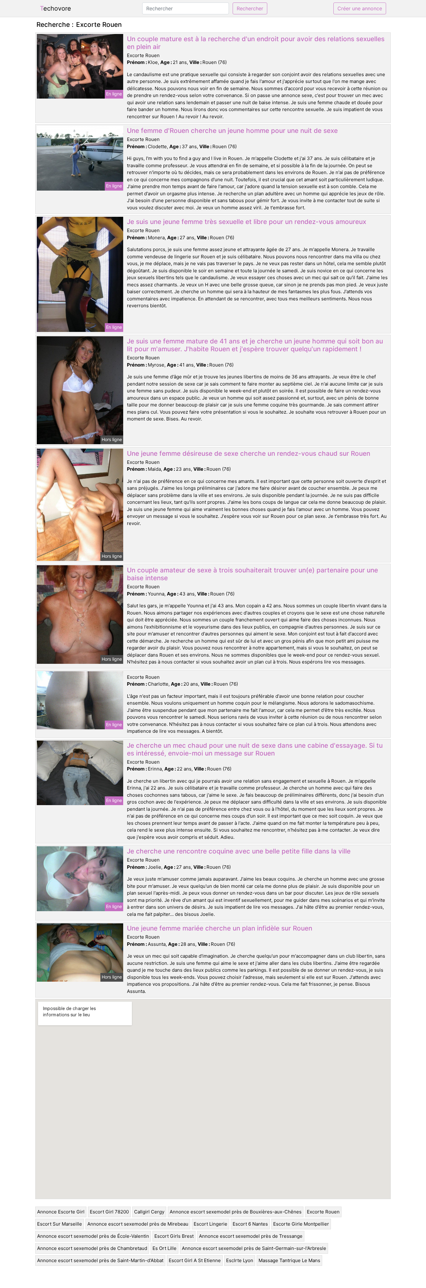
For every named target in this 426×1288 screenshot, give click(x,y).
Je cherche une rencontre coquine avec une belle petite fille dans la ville (239, 851)
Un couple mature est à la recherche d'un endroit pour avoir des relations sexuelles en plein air (256, 43)
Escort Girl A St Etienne (195, 1260)
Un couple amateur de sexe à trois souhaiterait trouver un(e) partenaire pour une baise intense (252, 574)
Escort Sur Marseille (59, 1224)
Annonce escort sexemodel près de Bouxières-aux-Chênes (236, 1212)
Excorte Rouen (323, 1212)
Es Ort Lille (164, 1248)
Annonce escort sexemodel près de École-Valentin (93, 1236)
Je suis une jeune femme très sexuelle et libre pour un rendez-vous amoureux (246, 222)
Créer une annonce (359, 8)
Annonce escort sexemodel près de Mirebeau (137, 1224)
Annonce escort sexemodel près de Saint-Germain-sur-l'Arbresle (254, 1248)
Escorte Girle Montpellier (301, 1224)
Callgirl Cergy (149, 1212)
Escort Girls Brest (174, 1236)
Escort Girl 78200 (109, 1212)
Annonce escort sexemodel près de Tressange (251, 1236)
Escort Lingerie (210, 1224)
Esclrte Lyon (239, 1260)
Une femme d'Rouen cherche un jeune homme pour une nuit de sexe (232, 130)
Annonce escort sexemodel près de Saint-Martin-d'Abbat (100, 1260)
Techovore (55, 8)
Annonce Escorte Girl (61, 1212)
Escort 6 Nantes (250, 1224)
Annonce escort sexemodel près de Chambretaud (92, 1248)
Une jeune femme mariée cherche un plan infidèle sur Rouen (219, 928)
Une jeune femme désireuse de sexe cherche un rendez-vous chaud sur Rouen (248, 453)
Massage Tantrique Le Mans (289, 1260)
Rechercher (250, 8)
